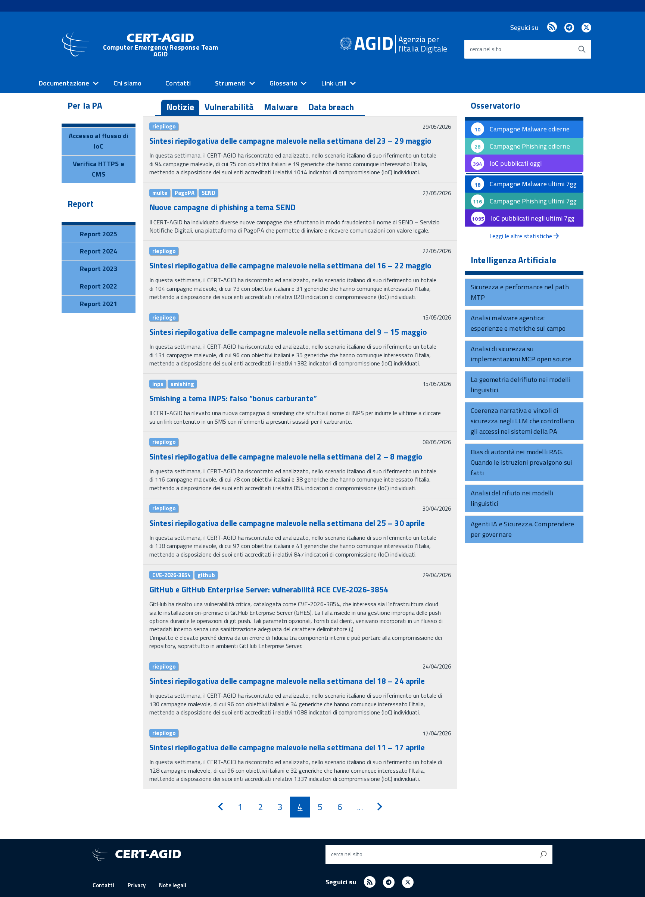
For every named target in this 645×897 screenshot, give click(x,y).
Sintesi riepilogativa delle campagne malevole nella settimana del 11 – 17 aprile (287, 747)
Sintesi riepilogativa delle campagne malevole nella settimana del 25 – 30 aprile (287, 523)
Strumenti (230, 83)
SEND (208, 193)
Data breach (331, 106)
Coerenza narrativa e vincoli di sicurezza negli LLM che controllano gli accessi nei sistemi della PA (522, 420)
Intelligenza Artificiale (513, 260)
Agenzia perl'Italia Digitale (422, 43)
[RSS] (552, 27)
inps (157, 384)
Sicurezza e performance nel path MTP (520, 292)
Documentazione (64, 83)
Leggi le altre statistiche (521, 235)
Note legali (172, 885)
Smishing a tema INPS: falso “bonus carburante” (233, 398)
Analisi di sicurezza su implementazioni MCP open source (521, 354)
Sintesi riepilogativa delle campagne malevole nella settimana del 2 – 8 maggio (286, 456)
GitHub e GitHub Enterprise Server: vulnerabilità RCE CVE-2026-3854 (268, 589)
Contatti (178, 83)
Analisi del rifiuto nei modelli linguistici (512, 498)
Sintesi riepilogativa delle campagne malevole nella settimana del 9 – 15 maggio (288, 332)
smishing (182, 384)
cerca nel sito (485, 49)
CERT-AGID (160, 45)
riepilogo (164, 126)
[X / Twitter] (586, 27)
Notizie (180, 106)
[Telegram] (569, 27)
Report (81, 204)
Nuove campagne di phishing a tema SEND (222, 207)
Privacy (137, 885)
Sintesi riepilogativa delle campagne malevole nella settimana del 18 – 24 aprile (287, 681)
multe (160, 193)
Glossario (283, 83)
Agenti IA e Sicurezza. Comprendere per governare (522, 529)
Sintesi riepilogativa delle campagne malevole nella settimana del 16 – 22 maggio (290, 265)
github (206, 575)
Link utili (334, 83)
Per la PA (85, 105)
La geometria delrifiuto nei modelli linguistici (520, 384)
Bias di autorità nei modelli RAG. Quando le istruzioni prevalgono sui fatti (521, 462)
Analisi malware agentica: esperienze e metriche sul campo (518, 323)
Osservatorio (495, 105)
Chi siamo (127, 83)
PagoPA (184, 193)
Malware (281, 106)
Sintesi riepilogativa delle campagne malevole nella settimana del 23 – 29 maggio (290, 141)
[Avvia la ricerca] (582, 49)
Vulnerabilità (229, 106)
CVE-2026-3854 (171, 575)
